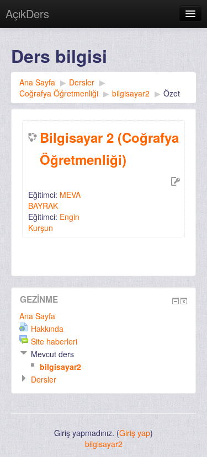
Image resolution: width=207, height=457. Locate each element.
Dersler (81, 82)
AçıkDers (27, 13)
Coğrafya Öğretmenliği (58, 93)
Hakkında (47, 328)
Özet (171, 93)
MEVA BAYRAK (54, 200)
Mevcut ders (52, 353)
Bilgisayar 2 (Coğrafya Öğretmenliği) (109, 148)
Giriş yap (134, 432)
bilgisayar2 (131, 93)
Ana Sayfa (37, 82)
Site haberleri (54, 341)
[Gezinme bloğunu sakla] (175, 301)
